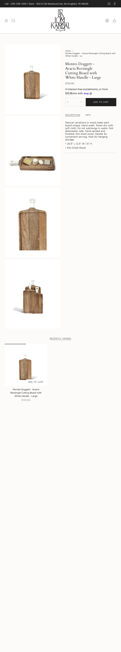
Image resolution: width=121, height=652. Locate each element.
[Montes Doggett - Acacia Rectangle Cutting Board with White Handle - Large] (26, 365)
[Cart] (114, 21)
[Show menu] (6, 21)
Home (68, 50)
